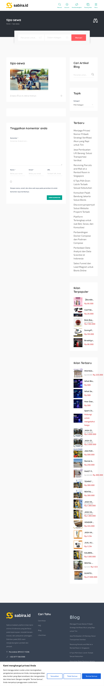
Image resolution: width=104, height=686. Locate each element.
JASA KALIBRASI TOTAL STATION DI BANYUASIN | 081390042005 (89, 512)
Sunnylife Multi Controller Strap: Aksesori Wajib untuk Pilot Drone (89, 330)
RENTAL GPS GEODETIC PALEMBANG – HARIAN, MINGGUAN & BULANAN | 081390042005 (89, 563)
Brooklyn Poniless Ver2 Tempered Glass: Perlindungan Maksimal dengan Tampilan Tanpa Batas (89, 340)
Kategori (77, 101)
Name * (12, 170)
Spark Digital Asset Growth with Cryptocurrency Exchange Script (89, 410)
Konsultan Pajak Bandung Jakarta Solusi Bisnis (82, 196)
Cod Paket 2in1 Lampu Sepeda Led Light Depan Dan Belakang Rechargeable (89, 310)
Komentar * (14, 138)
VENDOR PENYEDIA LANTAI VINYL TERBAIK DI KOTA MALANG (89, 522)
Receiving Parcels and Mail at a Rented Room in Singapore (83, 170)
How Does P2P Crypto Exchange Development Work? (89, 401)
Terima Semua (91, 676)
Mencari (78, 37)
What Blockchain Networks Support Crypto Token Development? (89, 381)
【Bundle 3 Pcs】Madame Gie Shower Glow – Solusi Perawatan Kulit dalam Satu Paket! (89, 299)
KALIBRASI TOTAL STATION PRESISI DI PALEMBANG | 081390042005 (89, 553)
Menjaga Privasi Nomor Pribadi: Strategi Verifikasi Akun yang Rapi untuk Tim (83, 137)
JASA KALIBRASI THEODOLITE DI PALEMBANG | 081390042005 (89, 532)
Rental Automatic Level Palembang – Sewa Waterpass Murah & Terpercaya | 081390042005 (89, 461)
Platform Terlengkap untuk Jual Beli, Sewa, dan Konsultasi (83, 222)
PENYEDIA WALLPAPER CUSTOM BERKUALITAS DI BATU (89, 371)
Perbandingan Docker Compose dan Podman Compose (82, 237)
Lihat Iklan (42, 635)
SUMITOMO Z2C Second (89, 573)
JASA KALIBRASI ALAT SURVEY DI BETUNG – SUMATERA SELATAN (89, 502)
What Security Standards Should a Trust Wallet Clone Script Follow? (89, 391)
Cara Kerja (42, 621)
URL (48, 170)
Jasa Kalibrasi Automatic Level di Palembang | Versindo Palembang (89, 451)
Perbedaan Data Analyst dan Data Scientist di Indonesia (82, 253)
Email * (31, 170)
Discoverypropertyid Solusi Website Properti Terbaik (84, 208)
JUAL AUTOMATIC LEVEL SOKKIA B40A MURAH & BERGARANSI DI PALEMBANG (89, 542)
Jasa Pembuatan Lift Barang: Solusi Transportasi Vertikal (83, 155)
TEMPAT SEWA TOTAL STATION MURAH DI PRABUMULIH (89, 481)
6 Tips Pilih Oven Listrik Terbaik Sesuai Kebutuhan (83, 184)
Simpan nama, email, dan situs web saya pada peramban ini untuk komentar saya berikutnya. (33, 190)
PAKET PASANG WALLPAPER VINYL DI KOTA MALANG (89, 471)
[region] (52, 674)
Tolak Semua (72, 676)
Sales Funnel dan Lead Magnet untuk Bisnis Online (83, 267)
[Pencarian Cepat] (95, 20)
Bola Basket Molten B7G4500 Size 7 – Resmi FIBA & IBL (89, 320)
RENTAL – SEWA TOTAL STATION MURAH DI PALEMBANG (89, 491)
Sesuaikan (55, 676)
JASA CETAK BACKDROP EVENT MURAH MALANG (89, 430)
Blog (39, 630)
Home (8, 24)
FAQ (39, 625)
